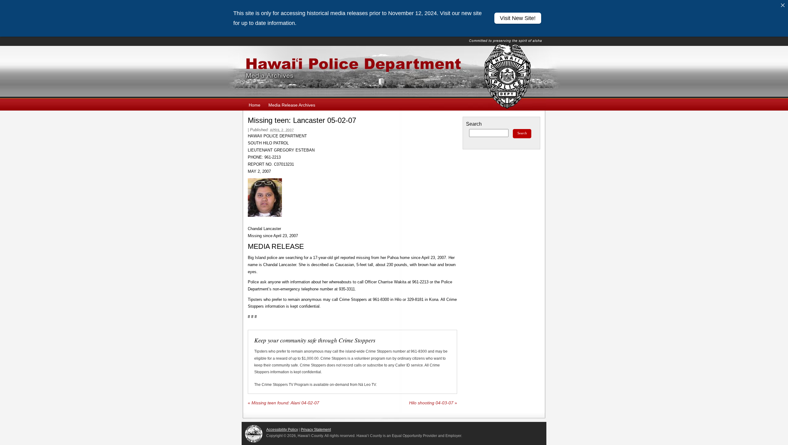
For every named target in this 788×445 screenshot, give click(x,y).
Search (474, 124)
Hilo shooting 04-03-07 (433, 403)
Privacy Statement (316, 429)
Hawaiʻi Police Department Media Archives (394, 72)
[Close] (783, 5)
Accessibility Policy (282, 429)
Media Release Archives (291, 105)
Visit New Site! (518, 18)
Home (254, 105)
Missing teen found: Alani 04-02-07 (283, 403)
